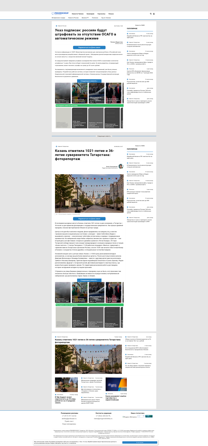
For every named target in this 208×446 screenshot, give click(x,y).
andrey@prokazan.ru (69, 419)
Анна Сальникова (112, 166)
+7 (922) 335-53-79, (103, 416)
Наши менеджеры (69, 424)
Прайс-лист (69, 421)
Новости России (62, 25)
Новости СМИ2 (140, 25)
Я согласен (139, 442)
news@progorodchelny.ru (103, 419)
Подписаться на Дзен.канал (89, 47)
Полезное (131, 68)
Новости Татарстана (134, 42)
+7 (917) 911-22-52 (69, 416)
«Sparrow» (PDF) (105, 438)
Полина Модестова (116, 42)
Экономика (132, 33)
